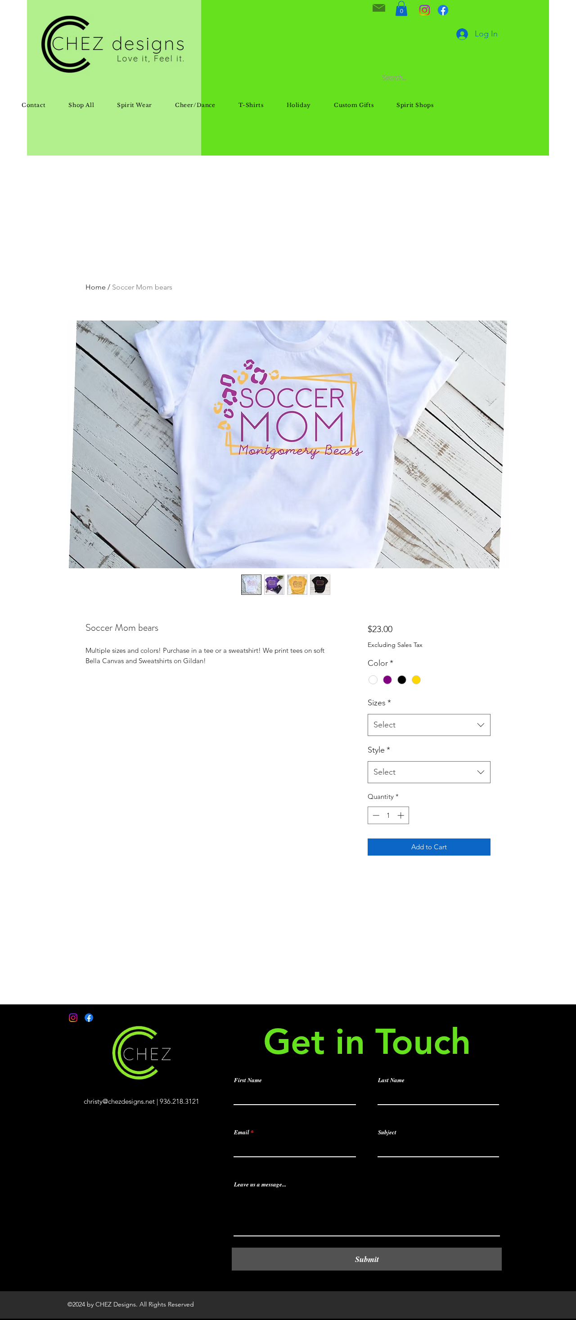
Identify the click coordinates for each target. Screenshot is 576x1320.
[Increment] (402, 815)
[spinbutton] (388, 815)
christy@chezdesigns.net (119, 1101)
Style (379, 750)
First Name (248, 1080)
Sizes (379, 703)
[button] (401, 8)
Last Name (391, 1080)
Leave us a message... (260, 1184)
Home (96, 287)
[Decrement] (375, 815)
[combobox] (429, 725)
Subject (387, 1132)
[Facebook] (443, 10)
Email (241, 1132)
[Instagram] (425, 10)
